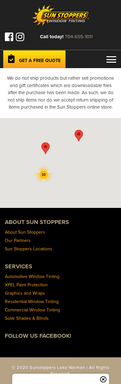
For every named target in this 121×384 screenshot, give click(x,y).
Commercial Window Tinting (32, 310)
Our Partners (18, 240)
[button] (45, 148)
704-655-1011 (79, 36)
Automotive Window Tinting (32, 276)
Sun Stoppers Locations (28, 249)
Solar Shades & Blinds (27, 318)
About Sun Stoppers (25, 232)
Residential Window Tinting (32, 301)
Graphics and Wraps (25, 293)
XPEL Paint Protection (26, 284)
